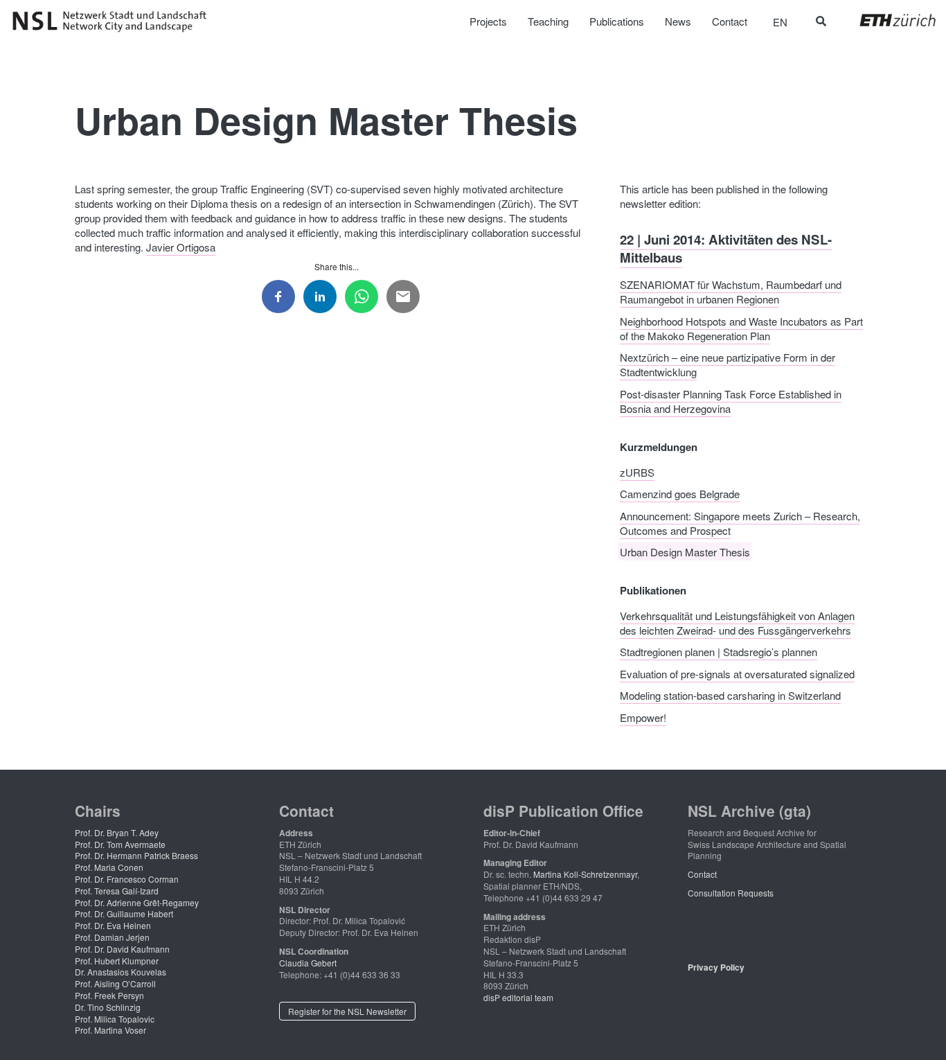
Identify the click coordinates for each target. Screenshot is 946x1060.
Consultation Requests (731, 893)
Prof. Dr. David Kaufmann (122, 949)
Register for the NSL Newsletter (347, 1011)
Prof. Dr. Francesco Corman (127, 879)
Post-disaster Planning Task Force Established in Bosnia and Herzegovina (730, 400)
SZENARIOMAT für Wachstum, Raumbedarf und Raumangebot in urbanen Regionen (730, 291)
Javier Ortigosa (180, 247)
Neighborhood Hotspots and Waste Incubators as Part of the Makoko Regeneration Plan (741, 327)
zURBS (637, 471)
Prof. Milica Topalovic (114, 1019)
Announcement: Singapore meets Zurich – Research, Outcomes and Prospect (740, 522)
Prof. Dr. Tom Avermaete (120, 844)
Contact (702, 874)
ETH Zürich (887, 20)
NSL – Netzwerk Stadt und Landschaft (114, 21)
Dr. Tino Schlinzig (108, 1007)
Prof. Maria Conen (109, 867)
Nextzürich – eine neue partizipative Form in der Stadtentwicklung (727, 364)
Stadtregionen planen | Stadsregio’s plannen (718, 651)
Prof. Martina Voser (110, 1030)
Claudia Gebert (308, 963)
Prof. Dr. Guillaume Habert (124, 913)
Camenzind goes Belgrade (680, 493)
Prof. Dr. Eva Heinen (113, 925)
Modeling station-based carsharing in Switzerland (730, 695)
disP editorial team (518, 997)
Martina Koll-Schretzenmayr (585, 874)
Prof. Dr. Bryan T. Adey (117, 832)
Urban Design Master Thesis (685, 552)
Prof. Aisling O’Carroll (115, 983)
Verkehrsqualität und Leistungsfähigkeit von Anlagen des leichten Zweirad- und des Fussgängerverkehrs (737, 622)
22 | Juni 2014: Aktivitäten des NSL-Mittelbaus (726, 247)
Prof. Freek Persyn (109, 995)
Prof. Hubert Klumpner (117, 960)
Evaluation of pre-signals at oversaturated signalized (737, 673)
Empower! (643, 716)
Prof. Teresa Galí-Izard (117, 890)
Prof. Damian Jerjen (112, 937)
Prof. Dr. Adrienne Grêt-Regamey (137, 902)
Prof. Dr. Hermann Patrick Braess (136, 855)
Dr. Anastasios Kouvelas (120, 972)
